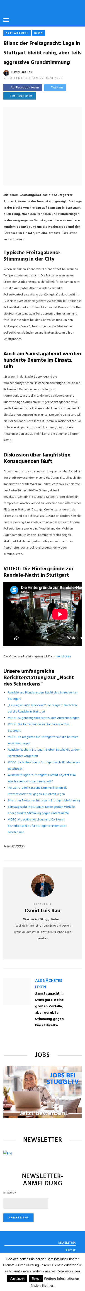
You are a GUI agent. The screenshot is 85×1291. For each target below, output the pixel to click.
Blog (38, 33)
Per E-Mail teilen (21, 96)
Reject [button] (36, 1278)
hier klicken (63, 656)
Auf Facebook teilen (25, 87)
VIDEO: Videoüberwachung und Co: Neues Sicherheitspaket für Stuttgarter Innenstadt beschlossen (37, 826)
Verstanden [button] (17, 1278)
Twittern (57, 87)
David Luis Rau (21, 72)
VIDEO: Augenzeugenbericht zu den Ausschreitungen (43, 718)
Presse (71, 1250)
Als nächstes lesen (48, 984)
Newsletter (67, 1242)
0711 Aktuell (17, 33)
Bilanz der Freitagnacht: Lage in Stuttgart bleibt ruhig (44, 800)
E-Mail (10, 1193)
